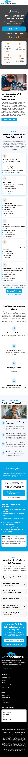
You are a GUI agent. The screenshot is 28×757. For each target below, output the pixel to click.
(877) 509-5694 (17, 34)
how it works (5, 695)
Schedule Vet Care (14, 291)
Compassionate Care (7, 685)
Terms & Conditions (19, 732)
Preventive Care (5, 677)
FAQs (2, 700)
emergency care (5, 697)
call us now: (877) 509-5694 (14, 640)
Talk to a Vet (14, 29)
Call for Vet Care (9, 119)
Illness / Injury (5, 687)
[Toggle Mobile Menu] (25, 2)
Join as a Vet (5, 702)
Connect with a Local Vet (14, 644)
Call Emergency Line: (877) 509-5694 (14, 492)
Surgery (3, 680)
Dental (3, 682)
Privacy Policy (7, 732)
